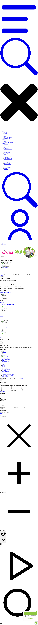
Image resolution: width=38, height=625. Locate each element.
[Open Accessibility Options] (0, 415)
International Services (5, 358)
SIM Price (3, 365)
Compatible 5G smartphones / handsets (8, 374)
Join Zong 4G (4, 243)
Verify (1, 343)
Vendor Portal (4, 363)
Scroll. (3, 360)
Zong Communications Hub (6, 359)
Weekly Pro (6, 328)
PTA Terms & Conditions (6, 369)
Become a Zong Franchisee (6, 373)
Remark (15, 407)
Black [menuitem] (1, 543)
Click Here (1, 275)
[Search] (19, 74)
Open (1, 413)
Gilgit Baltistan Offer (9, 304)
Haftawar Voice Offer (9, 316)
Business (3, 143)
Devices (3, 151)
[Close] (0, 384)
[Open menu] (19, 37)
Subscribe (2, 276)
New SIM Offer (7, 292)
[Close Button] (1, 380)
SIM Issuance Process (5, 371)
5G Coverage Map (5, 376)
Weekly (1, 292)
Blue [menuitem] (1, 544)
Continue (1, 414)
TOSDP (3, 372)
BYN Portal (4, 370)
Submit (2, 408)
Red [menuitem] (1, 545)
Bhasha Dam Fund (5, 368)
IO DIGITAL (21, 378)
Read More (2, 302)
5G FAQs (3, 377)
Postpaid (3, 139)
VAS (3, 161)
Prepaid (3, 131)
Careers (3, 364)
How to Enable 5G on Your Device (7, 375)
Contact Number (2, 407)
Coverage (3, 366)
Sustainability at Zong (5, 361)
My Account (4, 244)
